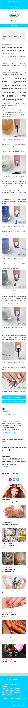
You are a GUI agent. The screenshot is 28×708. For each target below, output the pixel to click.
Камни (12, 7)
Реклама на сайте (7, 684)
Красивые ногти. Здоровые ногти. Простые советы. (10, 523)
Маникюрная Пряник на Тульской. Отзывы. (9, 639)
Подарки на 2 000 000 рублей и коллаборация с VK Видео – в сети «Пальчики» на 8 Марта (13, 461)
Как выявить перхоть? (9, 502)
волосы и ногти (6, 44)
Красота (13, 705)
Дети (24, 698)
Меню (13, 25)
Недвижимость (22, 705)
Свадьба (8, 702)
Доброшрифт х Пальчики (10, 473)
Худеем (11, 698)
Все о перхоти (6, 593)
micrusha (5, 411)
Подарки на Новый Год (9, 661)
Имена (8, 7)
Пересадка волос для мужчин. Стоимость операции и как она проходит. (8, 570)
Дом (14, 702)
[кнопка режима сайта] (11, 20)
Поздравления (19, 7)
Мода (5, 698)
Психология (18, 698)
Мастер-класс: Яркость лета (9, 615)
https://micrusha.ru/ (10, 432)
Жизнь (18, 702)
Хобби (24, 702)
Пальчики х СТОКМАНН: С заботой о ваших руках (10, 547)
